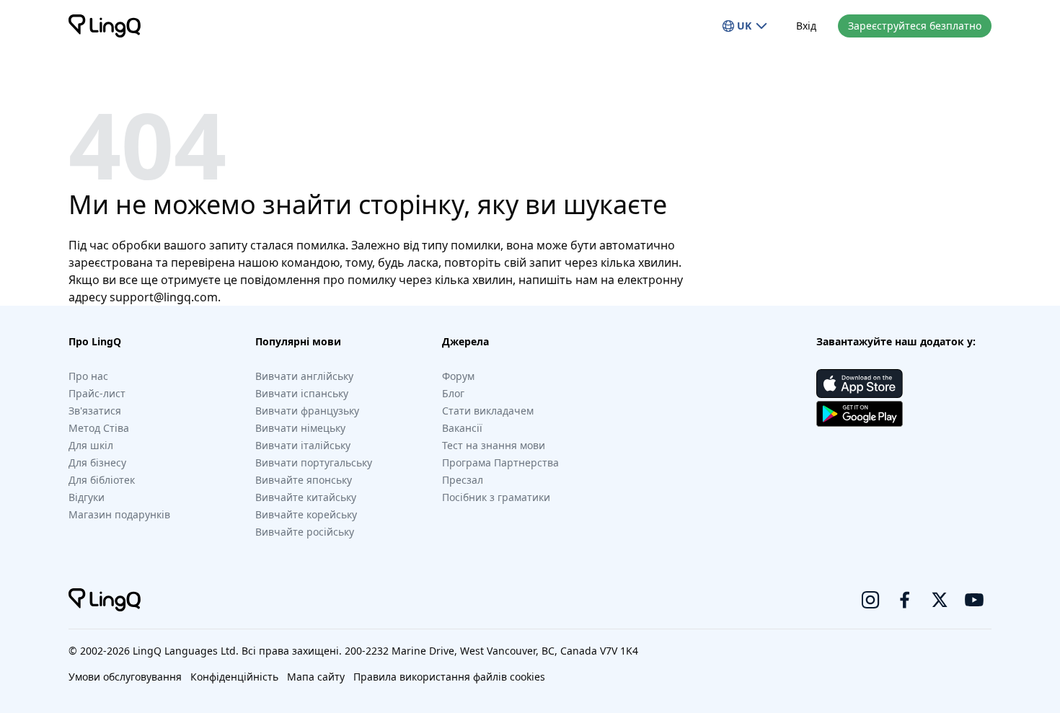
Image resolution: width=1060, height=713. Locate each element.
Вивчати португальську (313, 462)
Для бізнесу (97, 462)
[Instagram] (870, 600)
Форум (458, 376)
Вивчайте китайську (305, 497)
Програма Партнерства (500, 462)
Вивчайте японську (303, 480)
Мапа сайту (316, 676)
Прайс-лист (97, 393)
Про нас (88, 376)
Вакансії (462, 428)
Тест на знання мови (493, 445)
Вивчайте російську (304, 532)
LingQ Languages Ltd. (186, 650)
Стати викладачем (488, 410)
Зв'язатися (95, 410)
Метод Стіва (99, 428)
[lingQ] (105, 25)
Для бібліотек (102, 480)
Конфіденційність (234, 676)
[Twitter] (939, 600)
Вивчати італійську (302, 445)
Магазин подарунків (119, 514)
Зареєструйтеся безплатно (914, 25)
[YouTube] (974, 600)
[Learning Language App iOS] (859, 383)
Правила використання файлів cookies (449, 676)
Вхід (806, 25)
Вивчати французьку (307, 410)
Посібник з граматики (496, 497)
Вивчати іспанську (301, 393)
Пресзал (462, 480)
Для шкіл (91, 445)
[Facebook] (905, 600)
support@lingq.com (164, 297)
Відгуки (87, 497)
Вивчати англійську (304, 376)
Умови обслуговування (125, 676)
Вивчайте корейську (306, 514)
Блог (453, 393)
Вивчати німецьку (300, 428)
